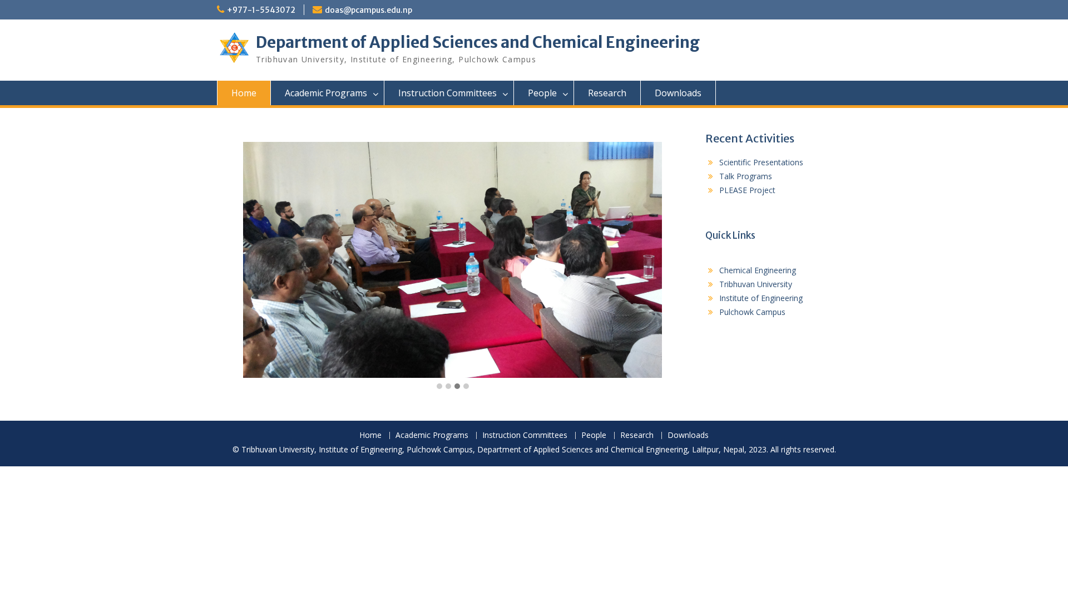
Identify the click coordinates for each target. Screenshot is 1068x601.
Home (243, 93)
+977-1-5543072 (261, 10)
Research (607, 93)
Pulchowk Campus (752, 312)
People (542, 93)
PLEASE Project (747, 190)
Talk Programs (745, 176)
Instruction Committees (447, 93)
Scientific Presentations (761, 162)
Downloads (678, 93)
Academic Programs (326, 93)
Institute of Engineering (761, 298)
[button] (439, 386)
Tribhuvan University (755, 284)
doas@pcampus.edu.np (368, 10)
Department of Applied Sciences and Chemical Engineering (478, 42)
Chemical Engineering (757, 270)
